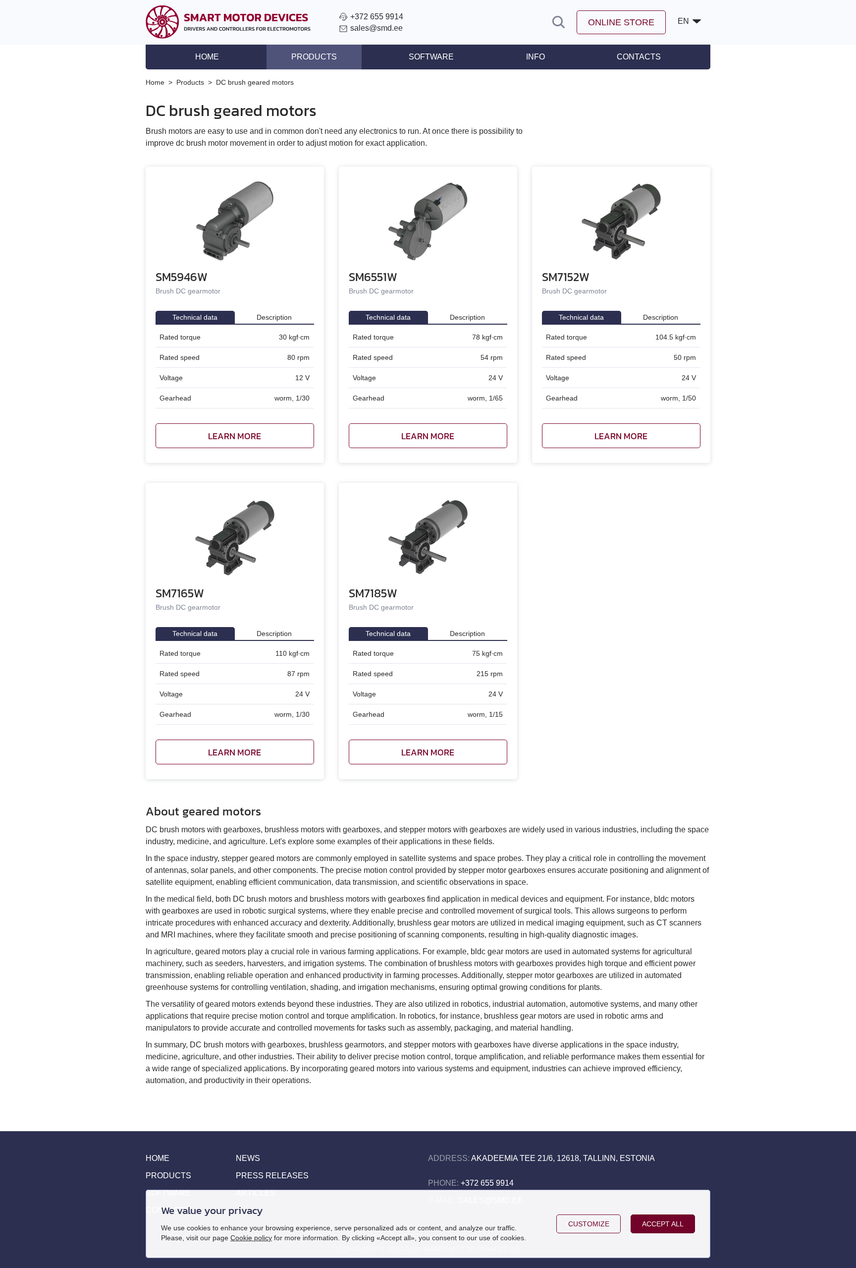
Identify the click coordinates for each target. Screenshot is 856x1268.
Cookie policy (251, 1238)
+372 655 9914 (487, 1183)
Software (431, 57)
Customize (588, 1224)
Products (314, 57)
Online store (621, 22)
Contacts (639, 57)
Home (207, 57)
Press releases (272, 1175)
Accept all (663, 1224)
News (248, 1158)
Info (535, 57)
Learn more (234, 436)
